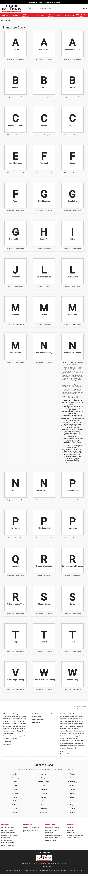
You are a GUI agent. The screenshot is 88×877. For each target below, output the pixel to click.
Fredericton (44, 812)
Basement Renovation (7, 845)
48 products (39, 575)
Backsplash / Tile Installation (9, 835)
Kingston (15, 789)
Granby (44, 801)
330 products (39, 172)
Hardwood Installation (7, 827)
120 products (39, 59)
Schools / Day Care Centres (53, 835)
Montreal (72, 801)
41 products (67, 538)
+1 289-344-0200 (46, 867)
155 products (67, 324)
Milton (15, 782)
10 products (10, 324)
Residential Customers (52, 827)
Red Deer (44, 793)
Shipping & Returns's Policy (75, 835)
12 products (10, 575)
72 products (10, 135)
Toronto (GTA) (72, 782)
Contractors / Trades (51, 830)
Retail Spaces (49, 832)
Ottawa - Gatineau (44, 782)
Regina (72, 805)
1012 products (68, 135)
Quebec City (15, 805)
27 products (39, 135)
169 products (39, 613)
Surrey (15, 797)
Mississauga (15, 778)
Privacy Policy (71, 832)
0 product (39, 286)
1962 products (11, 172)
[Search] (58, 8)
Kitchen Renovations (7, 840)
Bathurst (72, 812)
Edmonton (44, 789)
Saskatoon (44, 805)
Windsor (72, 785)
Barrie (15, 785)
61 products (10, 651)
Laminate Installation (7, 830)
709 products (39, 651)
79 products (67, 689)
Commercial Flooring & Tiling (31, 827)
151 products (39, 538)
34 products (39, 97)
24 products (67, 613)
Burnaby (44, 797)
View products (20, 59)
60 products (67, 210)
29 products (67, 172)
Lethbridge (15, 793)
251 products (10, 248)
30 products (39, 324)
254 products (67, 97)
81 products (10, 689)
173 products (39, 362)
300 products (10, 362)
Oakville (72, 778)
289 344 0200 (37, 2)
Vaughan (72, 774)
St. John (72, 809)
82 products (10, 613)
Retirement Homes (50, 840)
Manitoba (15, 801)
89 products (10, 210)
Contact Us (70, 830)
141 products (67, 462)
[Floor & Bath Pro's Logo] (14, 8)
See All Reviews (81, 709)
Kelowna (44, 809)
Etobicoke (16, 774)
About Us (70, 827)
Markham (44, 774)
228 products (10, 500)
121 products (39, 500)
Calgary (72, 789)
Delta (15, 809)
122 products (10, 97)
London (44, 785)
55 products (39, 248)
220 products (67, 59)
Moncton (15, 812)
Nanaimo (72, 797)
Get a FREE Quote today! (52, 2)
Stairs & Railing (5, 837)
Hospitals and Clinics (51, 837)
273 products (39, 689)
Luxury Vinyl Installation (8, 832)
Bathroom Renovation (7, 842)
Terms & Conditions (73, 837)
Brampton (44, 778)
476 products (10, 59)
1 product (10, 286)
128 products (67, 651)
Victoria (72, 793)
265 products (39, 210)
